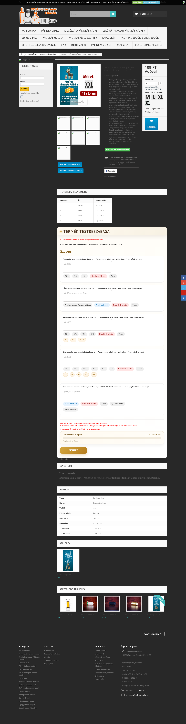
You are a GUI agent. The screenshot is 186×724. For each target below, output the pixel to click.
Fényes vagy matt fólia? (154, 109)
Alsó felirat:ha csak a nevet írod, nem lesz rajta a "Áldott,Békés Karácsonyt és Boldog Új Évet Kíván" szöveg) (106, 387)
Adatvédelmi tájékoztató (104, 673)
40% (66, 334)
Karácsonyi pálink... (65, 575)
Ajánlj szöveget (102, 305)
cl (79, 375)
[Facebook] (21, 97)
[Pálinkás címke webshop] (42, 15)
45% (83, 334)
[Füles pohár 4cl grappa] (68, 604)
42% (75, 334)
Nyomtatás (112, 176)
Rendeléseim (49, 651)
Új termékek (99, 654)
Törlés (113, 276)
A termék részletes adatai (71, 171)
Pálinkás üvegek (52, 37)
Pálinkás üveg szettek (82, 37)
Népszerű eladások (102, 657)
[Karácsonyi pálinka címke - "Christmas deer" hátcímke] (68, 560)
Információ (78, 44)
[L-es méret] (154, 97)
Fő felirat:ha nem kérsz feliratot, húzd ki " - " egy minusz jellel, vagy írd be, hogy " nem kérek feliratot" (103, 288)
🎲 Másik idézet (117, 404)
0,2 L (76, 369)
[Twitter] (183, 287)
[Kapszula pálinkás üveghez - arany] (134, 604)
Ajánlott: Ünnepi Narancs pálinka (78, 305)
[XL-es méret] (161, 97)
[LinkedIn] (183, 298)
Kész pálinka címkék (27, 695)
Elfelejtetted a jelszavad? (29, 101)
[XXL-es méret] (148, 103)
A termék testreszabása (70, 164)
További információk (151, 2)
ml (86, 375)
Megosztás (111, 171)
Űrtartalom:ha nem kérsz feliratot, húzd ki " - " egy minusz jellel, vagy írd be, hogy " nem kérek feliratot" (104, 352)
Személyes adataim (51, 660)
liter (93, 375)
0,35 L (85, 369)
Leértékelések (100, 651)
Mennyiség (149, 79)
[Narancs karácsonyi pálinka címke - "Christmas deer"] (63, 123)
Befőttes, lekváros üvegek (39, 44)
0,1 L (67, 369)
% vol (82, 340)
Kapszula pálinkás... (88, 614)
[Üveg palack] (36, 60)
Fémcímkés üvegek (26, 701)
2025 (75, 276)
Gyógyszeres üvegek (27, 705)
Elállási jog (99, 676)
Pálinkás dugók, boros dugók (140, 37)
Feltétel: (107, 76)
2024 (84, 276)
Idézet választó (70, 409)
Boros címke (29, 37)
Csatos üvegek (24, 691)
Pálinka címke (50, 30)
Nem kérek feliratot (98, 276)
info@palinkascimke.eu (139, 695)
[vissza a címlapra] (21, 54)
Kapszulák (108, 37)
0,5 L (94, 369)
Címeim (47, 657)
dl (72, 375)
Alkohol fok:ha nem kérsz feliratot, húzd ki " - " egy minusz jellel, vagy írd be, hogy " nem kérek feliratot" (104, 317)
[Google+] (183, 282)
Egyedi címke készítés (148, 44)
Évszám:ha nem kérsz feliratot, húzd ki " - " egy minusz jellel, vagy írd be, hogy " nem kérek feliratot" (103, 259)
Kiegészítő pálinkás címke (80, 30)
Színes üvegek (24, 698)
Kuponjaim (48, 664)
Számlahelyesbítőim (52, 654)
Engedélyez (137, 2)
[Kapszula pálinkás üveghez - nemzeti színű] (90, 604)
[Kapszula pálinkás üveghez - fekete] (112, 604)
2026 (66, 276)
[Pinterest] (183, 292)
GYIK (63, 44)
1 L (112, 369)
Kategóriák (29, 30)
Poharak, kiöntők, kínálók (29, 682)
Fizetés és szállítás (102, 669)
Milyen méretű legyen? (154, 92)
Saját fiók (48, 646)
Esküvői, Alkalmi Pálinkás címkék (124, 30)
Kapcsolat (123, 44)
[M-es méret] (148, 97)
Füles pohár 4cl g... (65, 614)
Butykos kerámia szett (27, 685)
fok (73, 340)
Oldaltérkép (99, 679)
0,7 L (103, 369)
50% (92, 334)
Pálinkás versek (101, 44)
